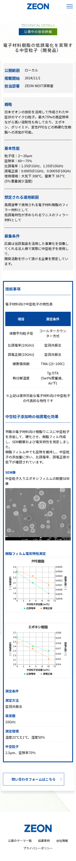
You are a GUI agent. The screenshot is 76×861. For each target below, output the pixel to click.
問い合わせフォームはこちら (34, 779)
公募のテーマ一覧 (20, 840)
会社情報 (62, 840)
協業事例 (44, 840)
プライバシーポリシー (38, 848)
